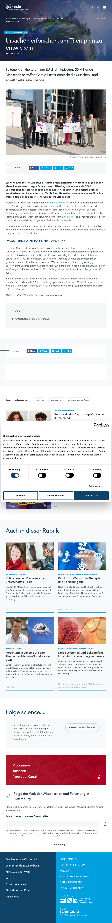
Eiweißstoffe (68, 216)
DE (92, 7)
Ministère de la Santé (76, 687)
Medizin (40, 400)
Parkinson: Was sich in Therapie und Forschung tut (79, 580)
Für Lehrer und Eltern (18, 890)
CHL (8, 609)
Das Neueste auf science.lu (22, 859)
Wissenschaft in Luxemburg (17, 19)
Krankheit (56, 400)
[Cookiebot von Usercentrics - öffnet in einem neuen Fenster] (96, 425)
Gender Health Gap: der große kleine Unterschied (79, 416)
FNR (55, 506)
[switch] (42, 475)
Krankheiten (77, 574)
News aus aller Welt (18, 872)
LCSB (19, 54)
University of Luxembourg (74, 684)
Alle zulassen (91, 495)
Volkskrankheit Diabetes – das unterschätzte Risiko (26, 580)
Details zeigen (96, 486)
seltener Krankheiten (58, 202)
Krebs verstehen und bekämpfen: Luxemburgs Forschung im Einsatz (81, 654)
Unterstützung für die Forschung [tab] (32, 319)
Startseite (102, 19)
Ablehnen (20, 495)
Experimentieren (16, 884)
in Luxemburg (76, 648)
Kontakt (65, 871)
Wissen (10, 878)
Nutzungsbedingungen (74, 876)
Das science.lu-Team (72, 865)
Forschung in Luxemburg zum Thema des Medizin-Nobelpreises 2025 (28, 656)
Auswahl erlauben (56, 495)
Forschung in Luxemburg (41, 19)
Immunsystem (13, 648)
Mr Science (12, 897)
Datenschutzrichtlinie (59, 836)
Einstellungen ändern (82, 727)
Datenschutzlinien (72, 882)
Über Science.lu (69, 859)
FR (98, 7)
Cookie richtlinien (72, 888)
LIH (71, 609)
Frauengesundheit (64, 410)
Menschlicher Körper (79, 400)
